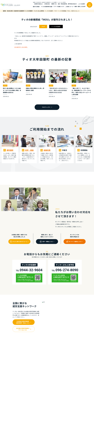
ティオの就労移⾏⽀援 (46, 6)
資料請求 (10, 150)
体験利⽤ (47, 150)
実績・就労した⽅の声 (80, 6)
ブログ (43, 26)
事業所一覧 (53, 4)
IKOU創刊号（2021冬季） (21, 47)
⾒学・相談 (29, 150)
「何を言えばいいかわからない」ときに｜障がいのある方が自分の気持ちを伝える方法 (58, 90)
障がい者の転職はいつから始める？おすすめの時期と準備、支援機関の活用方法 (12, 90)
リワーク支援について (58, 6)
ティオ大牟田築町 (56, 26)
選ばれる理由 (36, 6)
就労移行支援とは (38, 4)
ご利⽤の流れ (47, 4)
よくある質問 (82, 4)
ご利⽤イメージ (69, 6)
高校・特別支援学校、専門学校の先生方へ (67, 4)
